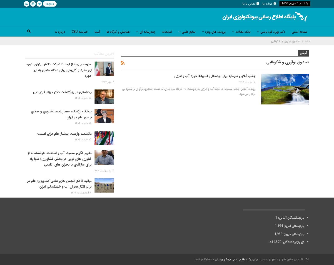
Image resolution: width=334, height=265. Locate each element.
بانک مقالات (243, 31)
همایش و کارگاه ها (118, 31)
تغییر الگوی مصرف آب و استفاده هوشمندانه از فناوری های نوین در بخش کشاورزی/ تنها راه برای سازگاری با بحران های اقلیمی (60, 158)
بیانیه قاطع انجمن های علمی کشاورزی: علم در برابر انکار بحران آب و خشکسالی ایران (59, 184)
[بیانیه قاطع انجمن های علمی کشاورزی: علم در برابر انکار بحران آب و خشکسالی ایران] (104, 185)
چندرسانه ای (147, 31)
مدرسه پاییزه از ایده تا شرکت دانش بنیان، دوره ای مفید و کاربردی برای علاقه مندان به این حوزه (59, 70)
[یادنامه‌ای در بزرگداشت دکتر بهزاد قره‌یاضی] (104, 96)
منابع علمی (188, 31)
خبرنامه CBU (80, 31)
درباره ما (267, 3)
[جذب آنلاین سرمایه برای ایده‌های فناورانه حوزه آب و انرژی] (285, 89)
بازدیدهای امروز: (293, 225)
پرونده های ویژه (215, 31)
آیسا (97, 31)
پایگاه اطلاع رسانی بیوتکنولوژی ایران (232, 259)
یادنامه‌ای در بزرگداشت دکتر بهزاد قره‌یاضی (62, 92)
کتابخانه (167, 31)
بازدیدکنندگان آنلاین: (290, 217)
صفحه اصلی (299, 31)
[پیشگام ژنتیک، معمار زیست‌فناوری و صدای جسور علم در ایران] (104, 116)
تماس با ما (248, 3)
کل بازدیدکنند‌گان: (292, 242)
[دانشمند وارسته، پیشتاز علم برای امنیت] (104, 138)
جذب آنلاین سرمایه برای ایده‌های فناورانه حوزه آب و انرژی (214, 76)
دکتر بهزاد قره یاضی (272, 31)
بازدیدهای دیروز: (293, 234)
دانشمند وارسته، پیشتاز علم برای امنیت (64, 133)
